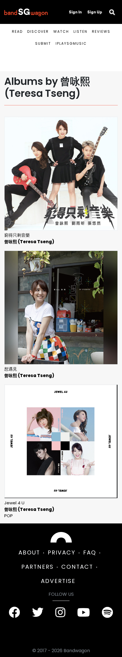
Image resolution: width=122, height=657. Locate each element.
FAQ (89, 552)
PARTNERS (37, 567)
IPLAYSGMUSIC (71, 43)
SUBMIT (43, 43)
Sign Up (94, 12)
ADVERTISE (58, 581)
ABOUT (29, 552)
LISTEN (80, 31)
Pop (8, 516)
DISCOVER (38, 31)
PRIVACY (61, 552)
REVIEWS (101, 31)
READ (17, 31)
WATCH (61, 31)
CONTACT (77, 567)
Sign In (75, 12)
